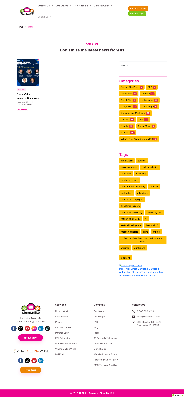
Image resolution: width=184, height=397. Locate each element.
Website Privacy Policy (105, 354)
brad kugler (127, 160)
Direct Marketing (139, 268)
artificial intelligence (131, 225)
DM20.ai (59, 354)
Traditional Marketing (152, 272)
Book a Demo (31, 338)
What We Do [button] (44, 6)
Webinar (21, 90)
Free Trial (30, 370)
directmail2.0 (152, 225)
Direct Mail (128, 93)
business (142, 160)
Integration (128, 106)
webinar (125, 248)
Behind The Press (131, 87)
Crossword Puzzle (103, 343)
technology (126, 193)
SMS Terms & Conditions (106, 365)
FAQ (96, 322)
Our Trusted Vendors (66, 343)
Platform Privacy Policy (106, 359)
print (145, 231)
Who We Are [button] (62, 6)
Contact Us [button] (43, 17)
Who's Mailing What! (65, 349)
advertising (142, 193)
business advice (129, 167)
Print (143, 119)
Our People (99, 316)
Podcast (127, 119)
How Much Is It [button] (81, 6)
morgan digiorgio (129, 231)
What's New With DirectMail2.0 (138, 139)
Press (96, 332)
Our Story (99, 311)
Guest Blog (128, 100)
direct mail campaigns (132, 199)
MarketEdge (148, 106)
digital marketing (150, 167)
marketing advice (129, 180)
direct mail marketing (131, 212)
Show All (125, 257)
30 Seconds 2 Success (105, 338)
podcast (154, 186)
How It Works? (63, 311)
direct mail (126, 173)
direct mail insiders (130, 206)
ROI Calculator (62, 338)
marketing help (154, 212)
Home (20, 26)
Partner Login (137, 13)
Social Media (146, 126)
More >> (150, 275)
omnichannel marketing (133, 186)
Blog (30, 26)
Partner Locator (138, 8)
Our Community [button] (101, 6)
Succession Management (132, 275)
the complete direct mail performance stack (143, 240)
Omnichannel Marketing (135, 113)
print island (139, 248)
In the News (149, 100)
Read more (22, 110)
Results (126, 126)
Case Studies (61, 316)
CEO (151, 87)
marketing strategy (130, 218)
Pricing (58, 322)
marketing (141, 173)
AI (146, 218)
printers (156, 231)
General (148, 93)
